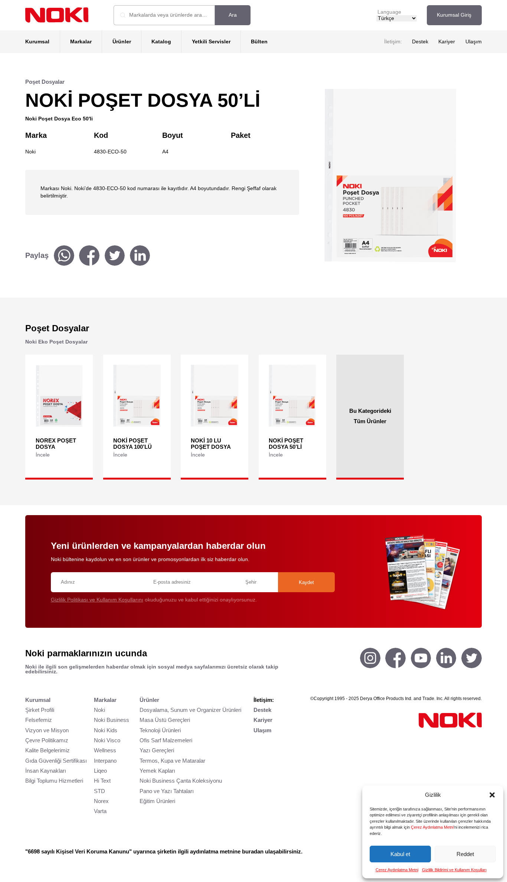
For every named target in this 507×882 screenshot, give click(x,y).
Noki (99, 710)
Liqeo (100, 770)
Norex (101, 801)
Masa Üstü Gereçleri (165, 720)
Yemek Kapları (157, 770)
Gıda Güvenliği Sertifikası (56, 760)
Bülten (259, 41)
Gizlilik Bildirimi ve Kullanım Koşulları (454, 870)
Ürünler (121, 41)
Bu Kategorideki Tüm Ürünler (370, 416)
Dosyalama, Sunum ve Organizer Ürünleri (190, 710)
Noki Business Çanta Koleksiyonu (181, 780)
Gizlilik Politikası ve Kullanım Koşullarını (97, 600)
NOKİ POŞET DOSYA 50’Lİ (286, 443)
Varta (100, 811)
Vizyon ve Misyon (47, 730)
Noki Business (111, 720)
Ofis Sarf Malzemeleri (166, 740)
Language (389, 12)
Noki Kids (105, 730)
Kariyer (446, 41)
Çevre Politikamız (46, 740)
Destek (420, 41)
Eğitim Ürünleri (157, 801)
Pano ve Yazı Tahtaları (167, 791)
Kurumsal (37, 41)
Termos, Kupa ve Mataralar (172, 760)
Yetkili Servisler (211, 41)
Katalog (161, 41)
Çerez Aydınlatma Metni (432, 827)
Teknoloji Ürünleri (160, 730)
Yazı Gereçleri (157, 750)
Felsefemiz (38, 720)
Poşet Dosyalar (45, 82)
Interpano (105, 760)
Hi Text (102, 780)
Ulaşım (473, 41)
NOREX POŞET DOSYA (56, 443)
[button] (492, 795)
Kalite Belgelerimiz (47, 750)
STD (99, 791)
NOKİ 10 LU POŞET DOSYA (211, 443)
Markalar (81, 41)
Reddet (465, 854)
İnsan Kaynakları (45, 770)
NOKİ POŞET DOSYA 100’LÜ (132, 443)
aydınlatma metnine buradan (227, 851)
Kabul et (400, 854)
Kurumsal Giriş (454, 15)
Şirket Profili (39, 710)
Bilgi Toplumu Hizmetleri (54, 780)
